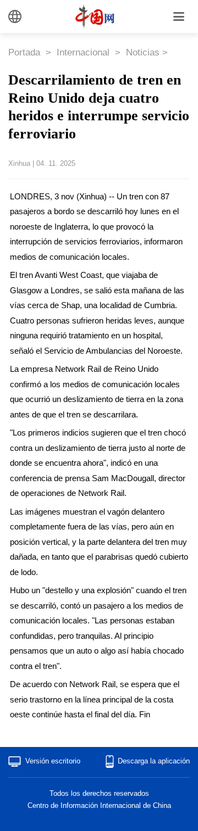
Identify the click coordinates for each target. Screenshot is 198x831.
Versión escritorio (52, 761)
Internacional (84, 52)
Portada (25, 52)
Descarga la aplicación (154, 761)
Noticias (143, 52)
